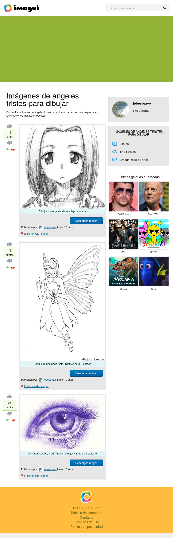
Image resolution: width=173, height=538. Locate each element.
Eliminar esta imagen (36, 233)
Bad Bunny (123, 214)
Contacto (86, 517)
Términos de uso (86, 521)
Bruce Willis (153, 214)
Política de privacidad (86, 526)
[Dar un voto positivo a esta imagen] (9, 127)
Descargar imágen (86, 221)
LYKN (123, 251)
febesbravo (50, 227)
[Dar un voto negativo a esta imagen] (9, 144)
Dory (153, 289)
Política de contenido (86, 512)
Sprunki (153, 251)
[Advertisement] (86, 49)
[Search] (164, 8)
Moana (123, 289)
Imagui (78, 508)
